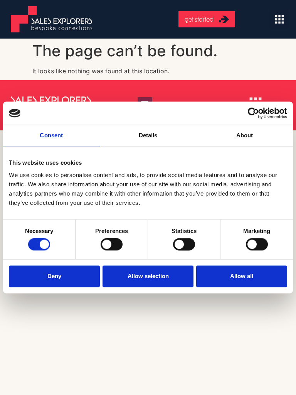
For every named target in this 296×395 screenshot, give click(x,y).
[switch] (112, 244)
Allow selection (148, 276)
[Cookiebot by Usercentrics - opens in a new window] (253, 113)
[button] (279, 19)
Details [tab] (148, 135)
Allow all (241, 276)
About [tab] (244, 135)
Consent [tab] (51, 135)
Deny (54, 276)
